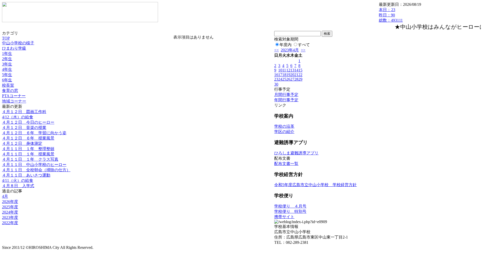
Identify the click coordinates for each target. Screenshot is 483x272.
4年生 (7, 69)
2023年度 (10, 217)
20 (292, 75)
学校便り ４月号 (290, 206)
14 (296, 70)
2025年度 (10, 207)
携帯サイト (284, 217)
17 (280, 75)
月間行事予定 (286, 94)
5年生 (7, 75)
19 (288, 75)
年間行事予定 (286, 100)
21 (296, 75)
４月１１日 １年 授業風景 (28, 154)
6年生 (7, 80)
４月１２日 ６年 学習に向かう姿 (34, 133)
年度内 (285, 45)
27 (292, 79)
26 (288, 79)
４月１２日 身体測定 (22, 143)
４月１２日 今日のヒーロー (28, 122)
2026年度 (10, 201)
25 (284, 79)
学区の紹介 (284, 131)
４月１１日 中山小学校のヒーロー (34, 164)
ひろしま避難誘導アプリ (296, 153)
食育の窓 (10, 90)
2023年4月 (290, 50)
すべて (304, 45)
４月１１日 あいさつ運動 (26, 175)
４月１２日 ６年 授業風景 (28, 138)
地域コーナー (14, 101)
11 (284, 70)
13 (292, 70)
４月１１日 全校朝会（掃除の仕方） (36, 170)
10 (280, 70)
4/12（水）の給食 (17, 117)
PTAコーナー (14, 96)
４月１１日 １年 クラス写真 (30, 159)
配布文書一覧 (286, 163)
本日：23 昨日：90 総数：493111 (391, 15)
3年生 (7, 64)
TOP (6, 38)
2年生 (7, 59)
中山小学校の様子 (18, 43)
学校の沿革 (284, 126)
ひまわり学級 (14, 48)
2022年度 (10, 223)
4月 (5, 196)
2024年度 (10, 212)
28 (296, 79)
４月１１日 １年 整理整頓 (28, 149)
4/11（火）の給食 (17, 180)
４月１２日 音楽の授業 (24, 127)
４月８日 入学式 (18, 186)
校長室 (8, 85)
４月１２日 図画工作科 (24, 112)
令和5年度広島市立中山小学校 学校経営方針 (315, 185)
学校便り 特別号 (290, 211)
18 (284, 75)
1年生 (7, 53)
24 (280, 79)
